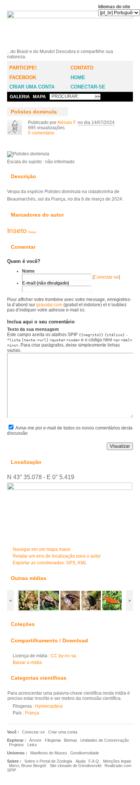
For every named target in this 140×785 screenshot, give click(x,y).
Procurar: (65, 96)
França (32, 713)
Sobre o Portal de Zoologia (48, 761)
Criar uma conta (32, 87)
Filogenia (53, 740)
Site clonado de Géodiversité (76, 765)
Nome (28, 271)
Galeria (20, 96)
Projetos (16, 744)
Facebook (22, 77)
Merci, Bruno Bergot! (27, 765)
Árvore (35, 740)
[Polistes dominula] (28, 609)
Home (78, 77)
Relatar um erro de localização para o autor (57, 556)
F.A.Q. (94, 761)
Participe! (23, 68)
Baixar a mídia (22, 147)
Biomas (70, 740)
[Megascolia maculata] (70, 609)
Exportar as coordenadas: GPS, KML (50, 562)
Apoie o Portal (121, 766)
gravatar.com (49, 304)
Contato (82, 68)
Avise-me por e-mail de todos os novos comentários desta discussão (70, 430)
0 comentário (41, 133)
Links (32, 744)
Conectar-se (88, 87)
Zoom (11, 147)
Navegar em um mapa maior (42, 549)
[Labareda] (112, 609)
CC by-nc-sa (63, 655)
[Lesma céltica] (91, 609)
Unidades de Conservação (104, 740)
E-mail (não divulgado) (45, 283)
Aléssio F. (67, 122)
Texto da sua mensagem (33, 329)
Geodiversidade (84, 753)
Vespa (32, 232)
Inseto (17, 231)
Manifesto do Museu (48, 753)
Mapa (39, 96)
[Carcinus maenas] (49, 609)
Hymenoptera (49, 706)
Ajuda (80, 761)
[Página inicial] (70, 46)
